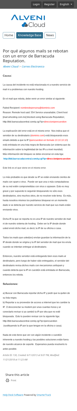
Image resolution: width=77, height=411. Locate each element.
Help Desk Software (13, 395)
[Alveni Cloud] (28, 20)
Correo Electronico (33, 66)
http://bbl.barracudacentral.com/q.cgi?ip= (25, 158)
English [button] (65, 4)
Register (49, 4)
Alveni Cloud (11, 66)
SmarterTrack (44, 395)
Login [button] (36, 4)
